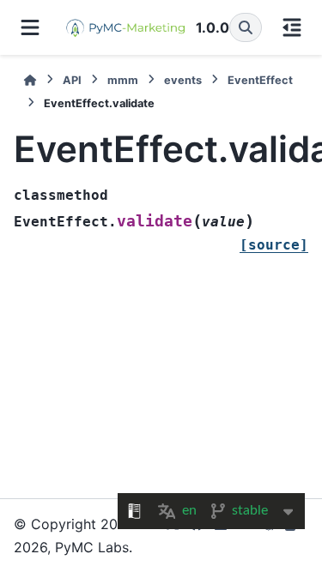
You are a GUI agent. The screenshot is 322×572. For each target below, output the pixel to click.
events (183, 80)
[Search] (245, 27)
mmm (122, 80)
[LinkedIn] (220, 535)
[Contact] (292, 535)
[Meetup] (268, 535)
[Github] (196, 535)
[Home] (30, 80)
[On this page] (292, 27)
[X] (172, 535)
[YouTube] (244, 535)
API (72, 80)
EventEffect (260, 80)
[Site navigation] (30, 27)
